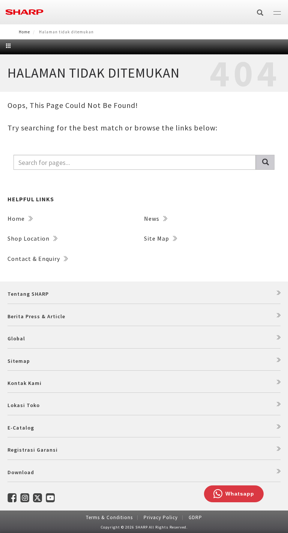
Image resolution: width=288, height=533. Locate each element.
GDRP (195, 517)
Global (16, 338)
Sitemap (19, 361)
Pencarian (265, 162)
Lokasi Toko (24, 405)
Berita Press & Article (36, 316)
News (152, 218)
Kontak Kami (25, 383)
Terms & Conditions (109, 517)
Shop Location (29, 238)
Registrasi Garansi (33, 449)
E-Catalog (21, 427)
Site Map (157, 238)
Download (21, 472)
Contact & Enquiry (35, 258)
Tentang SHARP (28, 293)
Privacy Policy (161, 517)
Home (24, 31)
